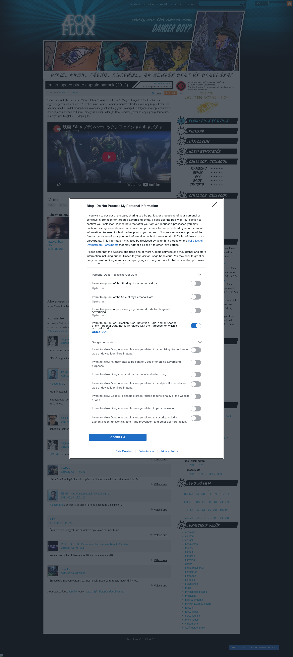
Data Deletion (124, 451)
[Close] (215, 206)
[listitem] (146, 274)
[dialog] (146, 328)
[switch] (196, 283)
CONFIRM (117, 437)
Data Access (146, 451)
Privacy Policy (169, 451)
